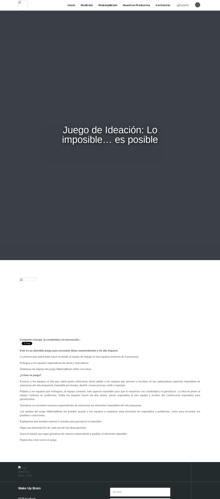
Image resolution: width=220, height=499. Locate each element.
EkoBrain (87, 5)
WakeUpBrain (107, 5)
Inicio (71, 5)
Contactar (163, 5)
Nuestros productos (136, 5)
